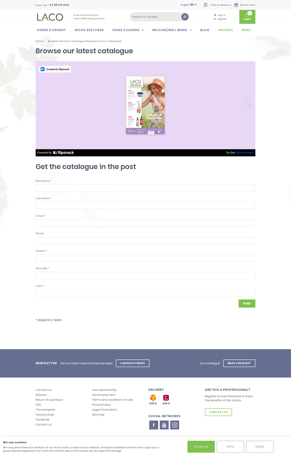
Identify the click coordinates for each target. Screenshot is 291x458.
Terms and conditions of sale (112, 400)
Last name (43, 198)
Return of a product (49, 400)
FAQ (38, 405)
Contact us (43, 390)
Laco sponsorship (104, 390)
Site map (98, 415)
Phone (40, 233)
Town (40, 286)
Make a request (239, 363)
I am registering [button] (132, 363)
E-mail (40, 216)
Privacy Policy (101, 405)
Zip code (42, 268)
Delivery (41, 395)
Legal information (104, 410)
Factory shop (45, 415)
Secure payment (103, 395)
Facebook (42, 420)
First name (43, 181)
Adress (41, 251)
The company (45, 410)
